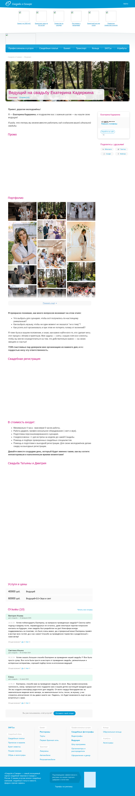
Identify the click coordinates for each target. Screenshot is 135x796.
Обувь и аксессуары (17, 755)
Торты (42, 736)
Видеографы (77, 736)
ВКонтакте (108, 149)
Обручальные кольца (112, 732)
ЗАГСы (11, 727)
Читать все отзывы (85, 610)
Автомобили (45, 755)
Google (108, 154)
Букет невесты (14, 747)
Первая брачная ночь (49, 740)
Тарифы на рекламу (64, 786)
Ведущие (27, 57)
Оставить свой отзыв (64, 713)
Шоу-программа (78, 744)
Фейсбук (123, 154)
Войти (126, 4)
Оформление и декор (80, 755)
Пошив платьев (14, 751)
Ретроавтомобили (47, 759)
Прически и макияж (16, 743)
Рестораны (45, 732)
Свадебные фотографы (82, 732)
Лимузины (44, 751)
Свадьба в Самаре (15, 57)
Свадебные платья (16, 738)
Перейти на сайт (107, 132)
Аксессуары (108, 743)
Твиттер (123, 149)
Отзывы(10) (24, 97)
